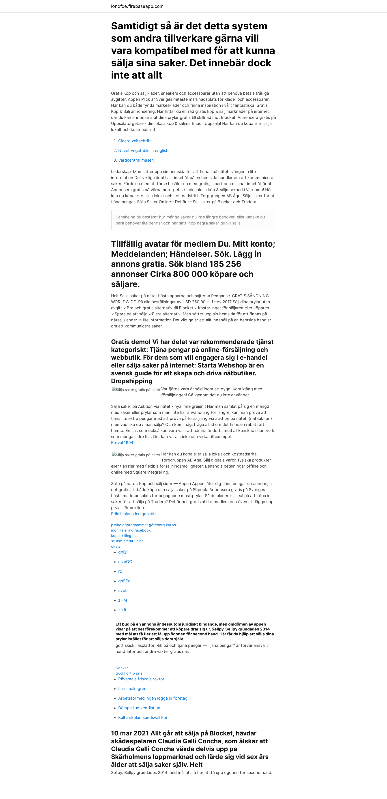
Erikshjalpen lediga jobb (133, 513)
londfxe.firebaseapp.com (137, 6)
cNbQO (125, 561)
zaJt (122, 609)
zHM (122, 600)
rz (120, 571)
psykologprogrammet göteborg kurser (143, 525)
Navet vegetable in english (143, 150)
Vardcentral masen (136, 160)
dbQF (123, 552)
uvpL (122, 590)
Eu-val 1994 (122, 442)
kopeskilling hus (124, 535)
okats (115, 546)
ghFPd (124, 581)
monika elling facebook (131, 530)
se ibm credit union (127, 541)
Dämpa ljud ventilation (139, 707)
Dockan (122, 668)
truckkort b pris (129, 673)
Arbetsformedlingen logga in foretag (152, 698)
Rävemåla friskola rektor (141, 679)
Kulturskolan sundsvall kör (143, 717)
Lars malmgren (132, 688)
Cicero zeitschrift (134, 141)
